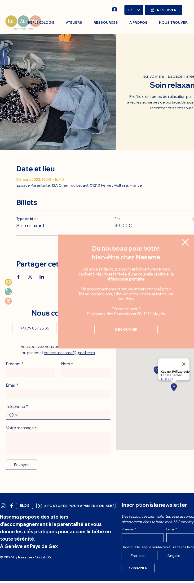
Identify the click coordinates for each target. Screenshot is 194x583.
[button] (185, 242)
